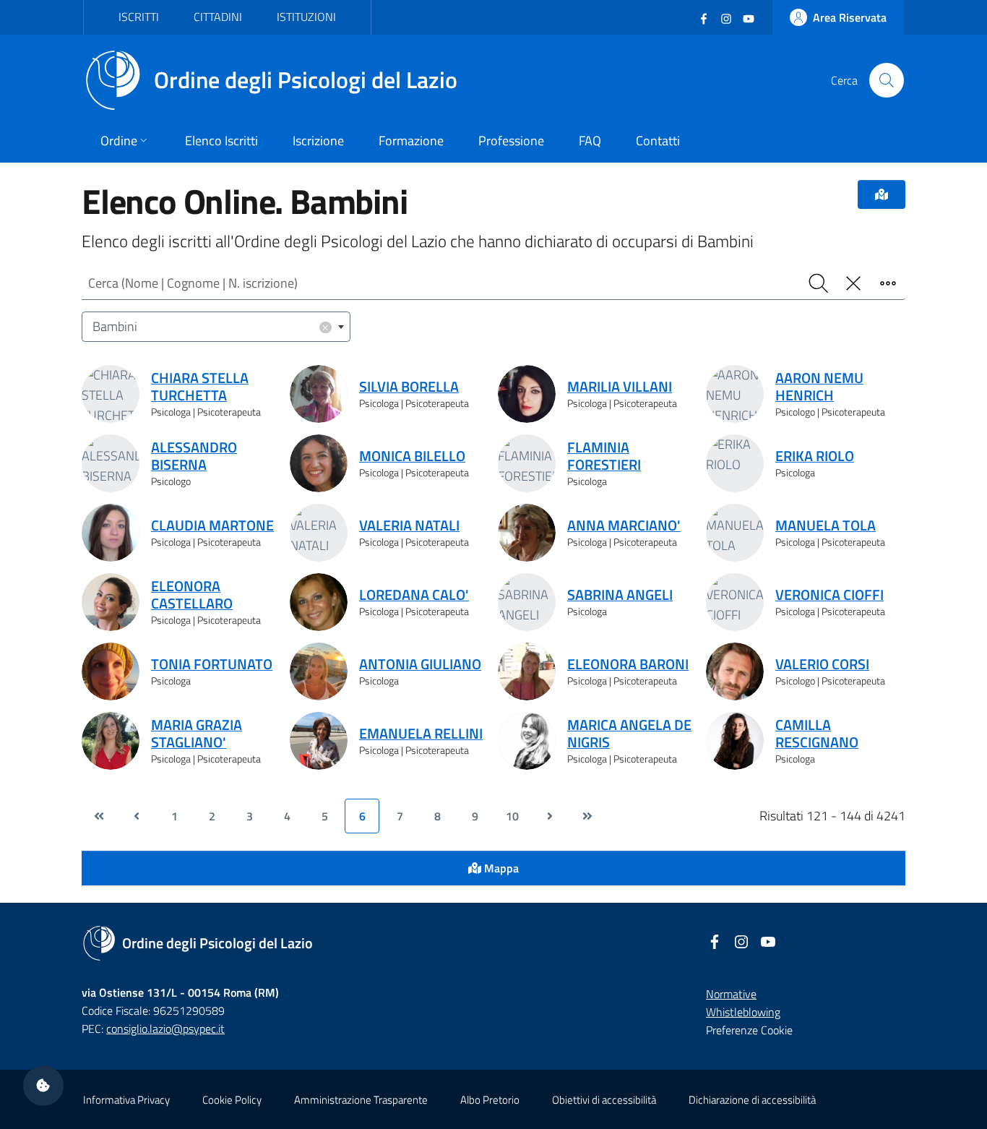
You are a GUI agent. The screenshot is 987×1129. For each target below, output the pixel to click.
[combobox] (216, 327)
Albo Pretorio (490, 1099)
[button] (43, 1085)
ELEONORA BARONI (628, 664)
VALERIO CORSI (822, 664)
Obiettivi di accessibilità (604, 1099)
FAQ (590, 140)
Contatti (658, 140)
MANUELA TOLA (825, 525)
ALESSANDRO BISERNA (194, 456)
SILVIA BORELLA (409, 386)
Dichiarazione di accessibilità (752, 1099)
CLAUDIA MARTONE (212, 525)
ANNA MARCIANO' (624, 525)
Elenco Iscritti (221, 140)
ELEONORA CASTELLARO (192, 595)
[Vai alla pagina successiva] (550, 816)
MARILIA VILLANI (619, 386)
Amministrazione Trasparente (361, 1099)
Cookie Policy (232, 1099)
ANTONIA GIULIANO (420, 664)
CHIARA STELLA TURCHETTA (200, 386)
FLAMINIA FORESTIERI (604, 456)
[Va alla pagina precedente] (136, 816)
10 (512, 816)
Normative (731, 994)
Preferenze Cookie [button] (749, 1030)
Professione (511, 140)
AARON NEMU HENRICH (819, 386)
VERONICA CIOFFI (829, 595)
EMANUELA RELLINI (421, 733)
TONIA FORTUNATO (211, 664)
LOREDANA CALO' (414, 595)
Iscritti (138, 16)
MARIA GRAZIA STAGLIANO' (196, 733)
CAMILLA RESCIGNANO (816, 733)
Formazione (411, 140)
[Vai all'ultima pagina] (587, 816)
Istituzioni (306, 16)
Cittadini (218, 16)
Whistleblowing (743, 1012)
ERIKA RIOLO (814, 456)
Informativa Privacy (126, 1099)
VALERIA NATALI (409, 525)
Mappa (500, 868)
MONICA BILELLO (412, 456)
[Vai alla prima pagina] (99, 816)
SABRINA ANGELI (620, 595)
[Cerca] (886, 80)
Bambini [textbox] (210, 326)
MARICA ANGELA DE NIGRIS (629, 733)
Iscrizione (318, 140)
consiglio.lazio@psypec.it (165, 1028)
